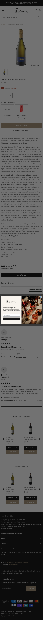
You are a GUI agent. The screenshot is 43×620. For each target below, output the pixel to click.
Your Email (5, 313)
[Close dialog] (41, 297)
